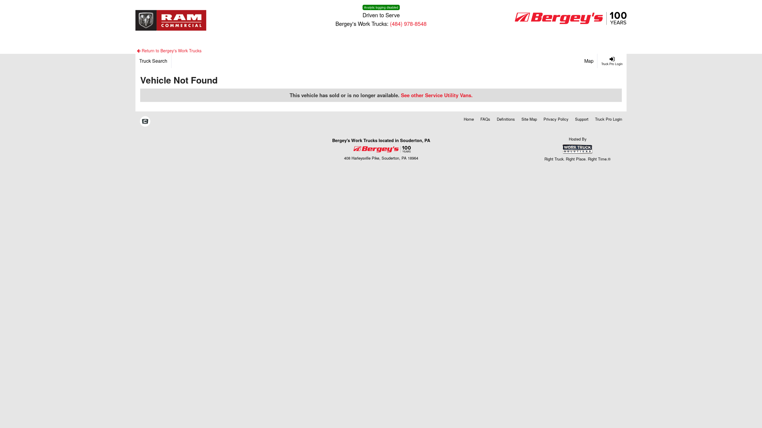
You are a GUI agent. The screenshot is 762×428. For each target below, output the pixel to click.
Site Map (529, 119)
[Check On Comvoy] (145, 122)
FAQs (485, 119)
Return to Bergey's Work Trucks (171, 51)
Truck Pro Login (608, 119)
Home (469, 119)
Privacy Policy (556, 119)
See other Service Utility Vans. (437, 95)
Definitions (506, 119)
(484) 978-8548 (408, 23)
